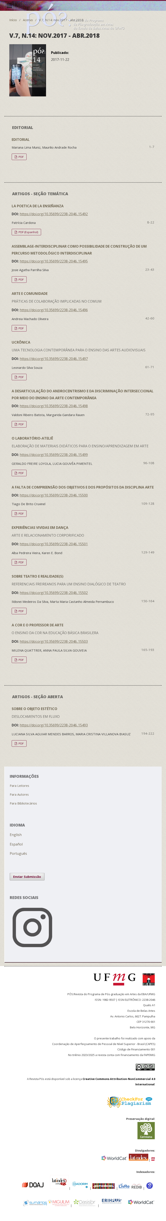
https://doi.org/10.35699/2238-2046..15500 (54, 495)
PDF (21, 157)
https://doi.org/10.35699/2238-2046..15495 (54, 261)
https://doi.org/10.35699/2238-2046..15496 (54, 310)
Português (18, 853)
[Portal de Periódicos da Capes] (104, 1187)
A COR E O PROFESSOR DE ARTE (55, 629)
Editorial (21, 139)
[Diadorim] (79, 1187)
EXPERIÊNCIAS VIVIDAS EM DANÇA (48, 531)
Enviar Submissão (27, 876)
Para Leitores (19, 785)
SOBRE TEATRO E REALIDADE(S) (69, 580)
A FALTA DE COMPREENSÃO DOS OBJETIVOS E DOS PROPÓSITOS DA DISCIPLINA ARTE (83, 487)
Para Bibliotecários (23, 803)
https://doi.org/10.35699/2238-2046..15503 (54, 641)
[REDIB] (136, 1187)
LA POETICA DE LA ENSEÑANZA (38, 206)
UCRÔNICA (78, 346)
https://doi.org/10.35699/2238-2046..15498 (54, 406)
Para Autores (19, 794)
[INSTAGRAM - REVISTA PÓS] (83, 951)
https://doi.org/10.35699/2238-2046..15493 (54, 725)
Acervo (28, 20)
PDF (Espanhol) (28, 232)
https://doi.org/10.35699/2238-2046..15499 (54, 454)
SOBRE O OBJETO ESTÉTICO (36, 712)
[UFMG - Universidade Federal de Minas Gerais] (116, 987)
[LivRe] (124, 1187)
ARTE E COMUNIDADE (57, 297)
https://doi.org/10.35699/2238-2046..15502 (54, 592)
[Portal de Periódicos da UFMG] (153, 1159)
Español (16, 844)
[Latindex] (138, 1159)
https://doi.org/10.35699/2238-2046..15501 (54, 544)
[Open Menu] (9, 6)
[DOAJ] (19, 1187)
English (16, 834)
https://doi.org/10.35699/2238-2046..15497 (54, 358)
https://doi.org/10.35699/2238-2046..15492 (54, 214)
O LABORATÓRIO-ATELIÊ (80, 442)
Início (13, 20)
